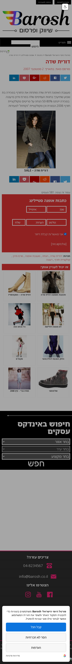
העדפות (36, 648)
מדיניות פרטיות (13, 655)
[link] (64, 656)
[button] (65, 7)
